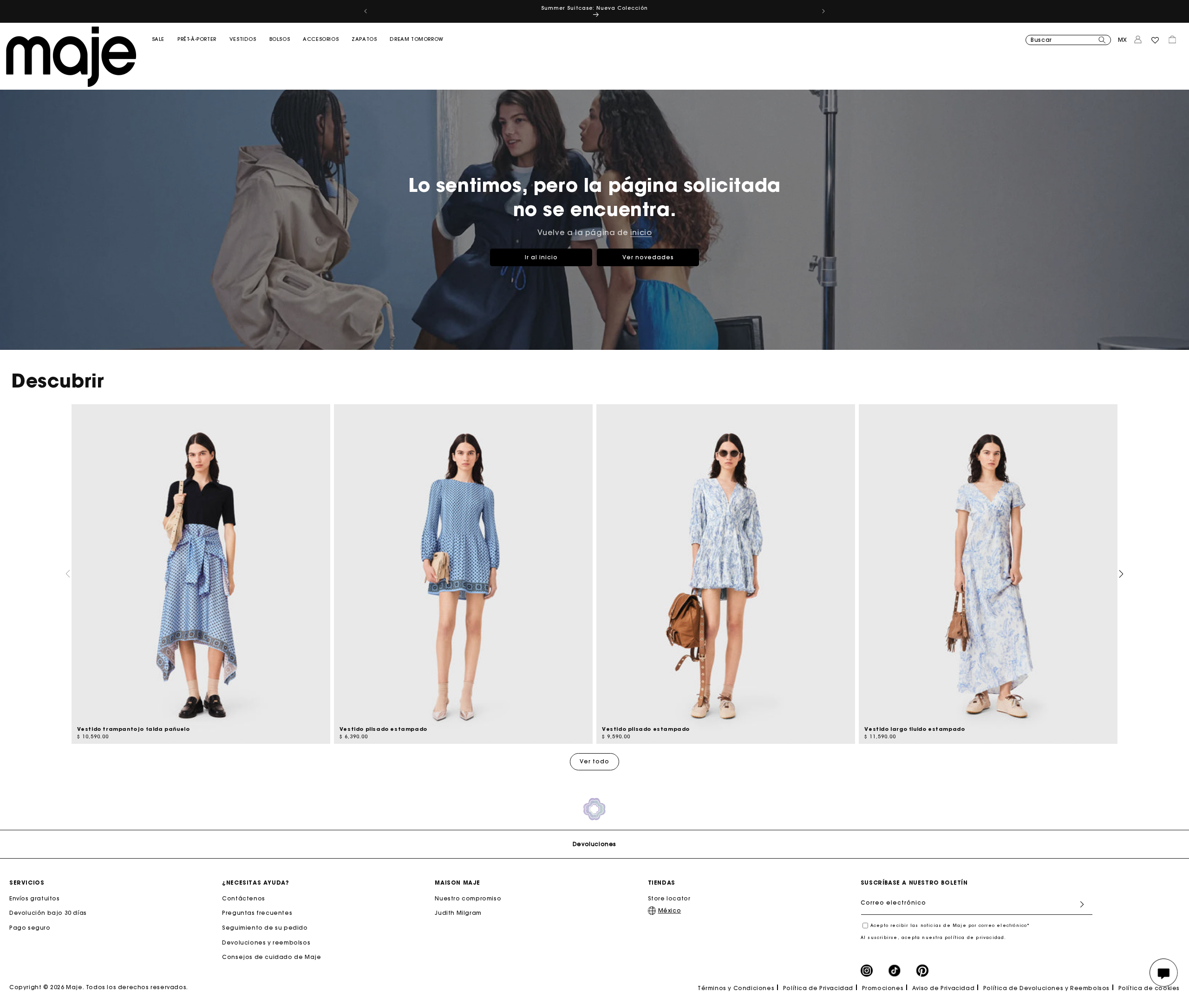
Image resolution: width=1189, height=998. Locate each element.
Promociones (883, 988)
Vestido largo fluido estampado (914, 729)
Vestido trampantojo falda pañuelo (133, 729)
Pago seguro (30, 927)
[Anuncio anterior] (365, 11)
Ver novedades (648, 257)
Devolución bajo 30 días (48, 912)
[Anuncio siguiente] (823, 11)
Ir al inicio (541, 257)
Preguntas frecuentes (257, 912)
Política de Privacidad (818, 988)
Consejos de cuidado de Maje (271, 956)
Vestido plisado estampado (383, 729)
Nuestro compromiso (468, 898)
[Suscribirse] (1082, 904)
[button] (158, 58)
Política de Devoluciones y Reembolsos (1046, 988)
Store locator (669, 898)
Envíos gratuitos (34, 898)
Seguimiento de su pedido (264, 927)
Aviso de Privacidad (943, 988)
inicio (641, 232)
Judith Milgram (458, 912)
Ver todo (594, 761)
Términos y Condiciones (736, 988)
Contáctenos (243, 898)
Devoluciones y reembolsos (266, 942)
